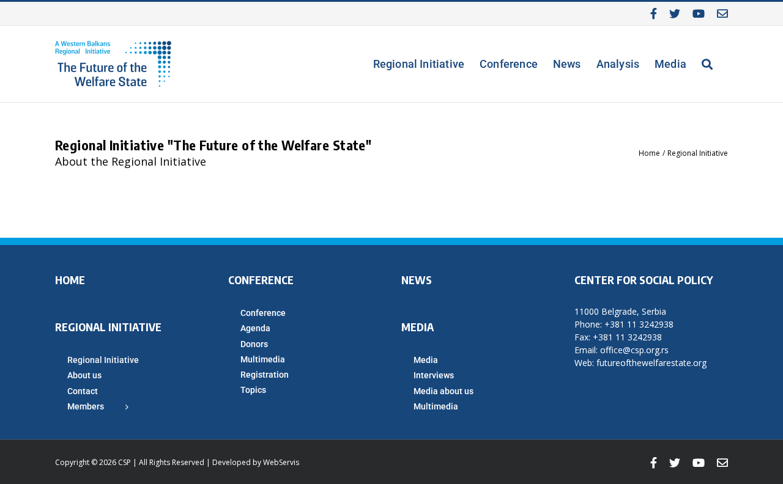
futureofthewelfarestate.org (651, 363)
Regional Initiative (103, 360)
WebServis (281, 462)
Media (426, 360)
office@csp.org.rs (634, 350)
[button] (707, 64)
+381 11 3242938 (639, 324)
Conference (263, 313)
